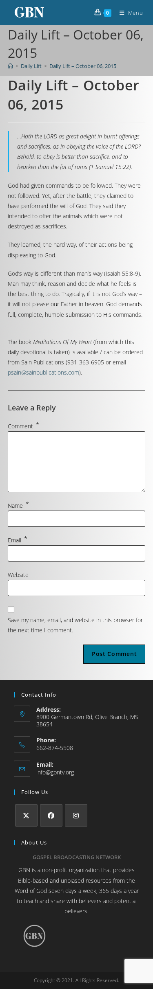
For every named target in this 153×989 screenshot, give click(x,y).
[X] (26, 815)
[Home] (10, 66)
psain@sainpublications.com (43, 372)
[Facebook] (51, 815)
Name (18, 505)
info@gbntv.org (55, 772)
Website (18, 575)
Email (17, 540)
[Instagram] (76, 815)
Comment (23, 426)
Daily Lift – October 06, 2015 (82, 66)
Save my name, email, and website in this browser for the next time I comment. (75, 625)
